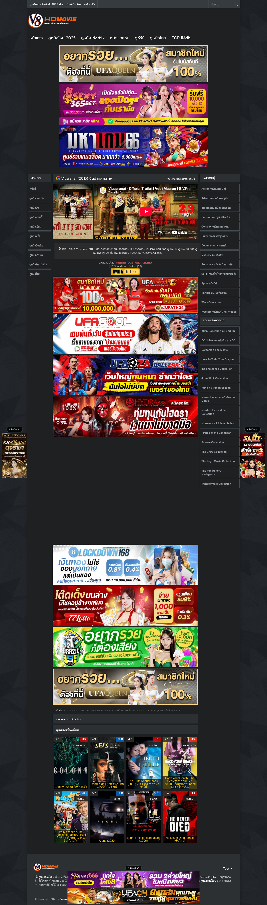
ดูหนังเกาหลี (36, 255)
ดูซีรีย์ (139, 38)
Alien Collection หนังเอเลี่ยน (218, 331)
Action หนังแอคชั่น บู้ (213, 188)
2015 (65, 710)
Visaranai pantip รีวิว (146, 710)
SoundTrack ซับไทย (185, 178)
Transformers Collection (216, 483)
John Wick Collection (214, 378)
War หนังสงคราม (211, 302)
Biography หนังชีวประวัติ (216, 207)
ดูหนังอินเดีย (36, 245)
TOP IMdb (181, 38)
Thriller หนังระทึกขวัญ (214, 292)
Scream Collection (212, 442)
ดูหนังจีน (34, 207)
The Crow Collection (214, 451)
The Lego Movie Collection (218, 461)
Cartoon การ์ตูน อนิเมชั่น (215, 217)
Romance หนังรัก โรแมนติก (217, 264)
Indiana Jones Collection (216, 368)
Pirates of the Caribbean (216, 432)
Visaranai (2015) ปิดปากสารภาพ (87, 178)
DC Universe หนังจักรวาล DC (218, 340)
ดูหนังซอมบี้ (35, 217)
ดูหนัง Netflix (93, 38)
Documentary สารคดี (213, 245)
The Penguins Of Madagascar (211, 472)
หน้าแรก (36, 38)
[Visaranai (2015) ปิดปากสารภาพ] (58, 178)
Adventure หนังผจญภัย (214, 198)
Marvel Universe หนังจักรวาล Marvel (218, 398)
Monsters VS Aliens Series (217, 423)
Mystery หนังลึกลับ (212, 255)
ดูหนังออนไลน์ (107, 263)
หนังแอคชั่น (119, 38)
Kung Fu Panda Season (216, 387)
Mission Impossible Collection (213, 412)
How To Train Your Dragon (217, 359)
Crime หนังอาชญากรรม (214, 236)
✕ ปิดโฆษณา (14, 429)
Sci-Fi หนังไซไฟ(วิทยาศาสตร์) (218, 274)
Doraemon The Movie (214, 350)
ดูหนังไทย (158, 38)
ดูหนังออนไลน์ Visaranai (168, 710)
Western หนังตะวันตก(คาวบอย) (219, 311)
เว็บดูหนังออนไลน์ (44, 877)
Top (226, 868)
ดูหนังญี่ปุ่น (35, 226)
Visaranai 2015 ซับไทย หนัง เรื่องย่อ (118, 710)
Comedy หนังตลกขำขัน (215, 226)
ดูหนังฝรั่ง (34, 236)
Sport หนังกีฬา (209, 283)
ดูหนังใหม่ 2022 (38, 264)
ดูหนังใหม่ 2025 (62, 38)
